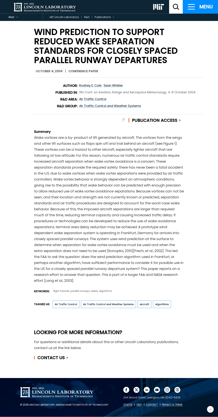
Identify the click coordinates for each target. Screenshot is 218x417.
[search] (176, 7)
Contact (51, 358)
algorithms (162, 304)
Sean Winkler (113, 85)
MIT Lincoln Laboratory (64, 17)
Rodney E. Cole (90, 85)
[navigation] (200, 7)
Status (127, 404)
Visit (139, 404)
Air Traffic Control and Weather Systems (110, 106)
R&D (18, 18)
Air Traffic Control (92, 99)
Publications (103, 17)
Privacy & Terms (172, 404)
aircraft (144, 304)
